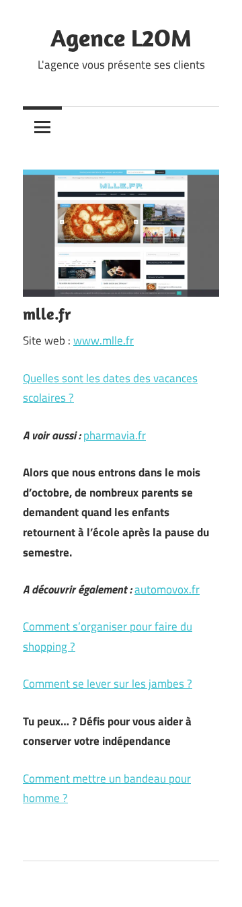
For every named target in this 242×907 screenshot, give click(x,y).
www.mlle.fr (103, 340)
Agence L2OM (121, 37)
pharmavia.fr (114, 435)
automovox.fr (167, 589)
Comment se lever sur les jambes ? (107, 683)
